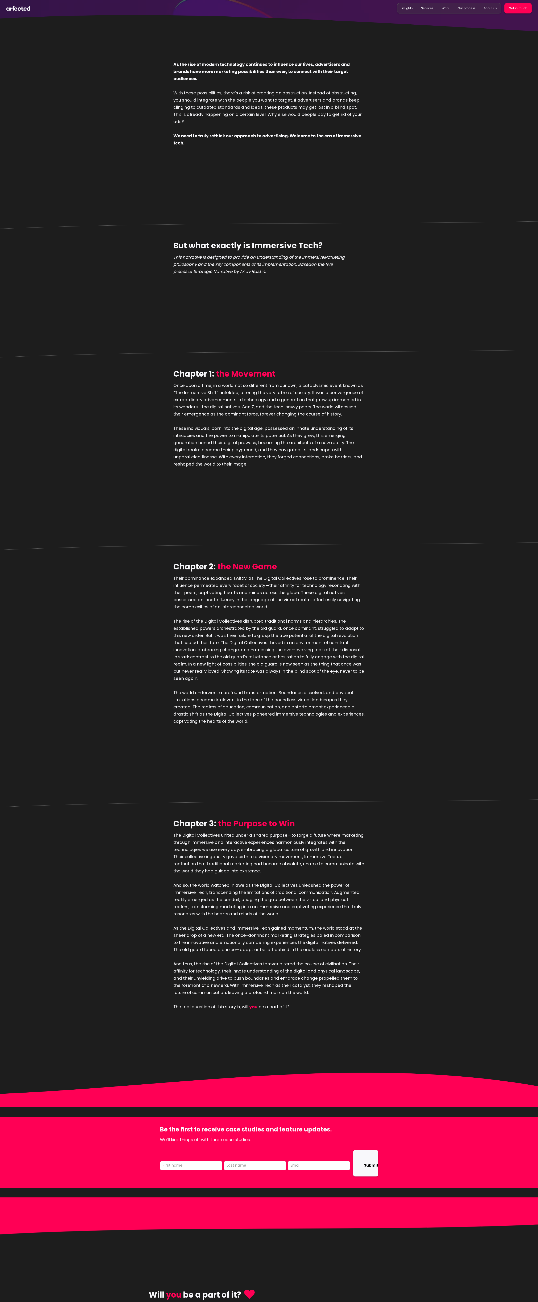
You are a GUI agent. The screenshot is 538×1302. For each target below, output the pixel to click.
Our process (466, 8)
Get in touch (518, 8)
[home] (18, 8)
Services (427, 8)
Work (445, 8)
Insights (407, 8)
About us (490, 8)
